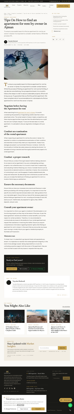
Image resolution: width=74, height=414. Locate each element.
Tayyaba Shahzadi (13, 41)
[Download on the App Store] (9, 394)
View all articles (66, 306)
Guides (44, 6)
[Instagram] (9, 388)
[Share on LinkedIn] (53, 39)
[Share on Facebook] (60, 39)
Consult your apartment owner (60, 28)
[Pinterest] (14, 388)
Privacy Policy (20, 405)
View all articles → (62, 295)
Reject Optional (24, 409)
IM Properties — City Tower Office (35, 388)
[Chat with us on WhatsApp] (70, 405)
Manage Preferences (11, 409)
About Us (25, 5)
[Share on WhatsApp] (63, 39)
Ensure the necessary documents (61, 26)
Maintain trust (57, 31)
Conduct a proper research (59, 24)
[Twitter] (7, 388)
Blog (39, 5)
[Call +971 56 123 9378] (70, 410)
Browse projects (12, 268)
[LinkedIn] (12, 388)
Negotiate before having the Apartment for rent (60, 17)
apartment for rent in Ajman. (26, 112)
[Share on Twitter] (56, 39)
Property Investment (17, 13)
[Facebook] (4, 388)
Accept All (38, 409)
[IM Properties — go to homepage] (7, 6)
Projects (19, 5)
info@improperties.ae (54, 1)
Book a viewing (64, 6)
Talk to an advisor (23, 268)
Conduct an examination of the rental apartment (60, 20)
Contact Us (51, 6)
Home (13, 5)
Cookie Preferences (51, 410)
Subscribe (62, 348)
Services (32, 6)
